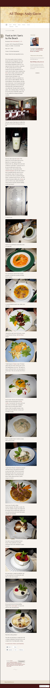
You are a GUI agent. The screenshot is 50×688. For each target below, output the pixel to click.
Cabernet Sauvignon (13, 662)
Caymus (18, 158)
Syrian (8, 666)
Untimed (37, 51)
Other (16, 26)
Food (10, 24)
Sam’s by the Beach (14, 41)
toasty (22, 179)
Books (19, 24)
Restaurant (19, 664)
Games (28, 24)
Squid (19, 665)
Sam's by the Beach (10, 665)
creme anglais (14, 605)
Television (11, 26)
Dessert (8, 664)
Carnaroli (17, 467)
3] (21, 41)
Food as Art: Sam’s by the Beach (14, 36)
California (8, 663)
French (15, 664)
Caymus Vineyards (18, 663)
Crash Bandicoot (40, 48)
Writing (14, 24)
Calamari (15, 364)
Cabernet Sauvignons (9, 170)
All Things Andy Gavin (25, 13)
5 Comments (21, 661)
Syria (6, 72)
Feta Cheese (21, 335)
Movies (23, 24)
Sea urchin (16, 665)
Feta (11, 664)
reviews (23, 664)
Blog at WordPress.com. (9, 682)
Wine (10, 666)
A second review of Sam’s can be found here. (14, 643)
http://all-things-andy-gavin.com (37, 61)
